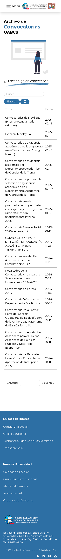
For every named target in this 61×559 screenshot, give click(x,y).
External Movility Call (18, 134)
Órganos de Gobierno (18, 500)
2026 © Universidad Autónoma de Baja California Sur (31, 550)
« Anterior (12, 382)
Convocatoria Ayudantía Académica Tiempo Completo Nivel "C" (21, 260)
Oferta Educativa (14, 433)
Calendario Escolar (16, 472)
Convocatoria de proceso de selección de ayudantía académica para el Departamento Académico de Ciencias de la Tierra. (23, 187)
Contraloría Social (15, 426)
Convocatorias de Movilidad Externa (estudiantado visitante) (23, 121)
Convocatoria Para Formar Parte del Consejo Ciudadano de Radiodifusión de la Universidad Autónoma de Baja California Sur (23, 317)
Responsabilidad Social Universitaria (28, 440)
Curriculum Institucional (20, 479)
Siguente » (48, 382)
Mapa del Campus (15, 486)
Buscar (11, 101)
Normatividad (12, 493)
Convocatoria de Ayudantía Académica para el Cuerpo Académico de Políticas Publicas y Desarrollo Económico (23, 340)
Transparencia (13, 448)
